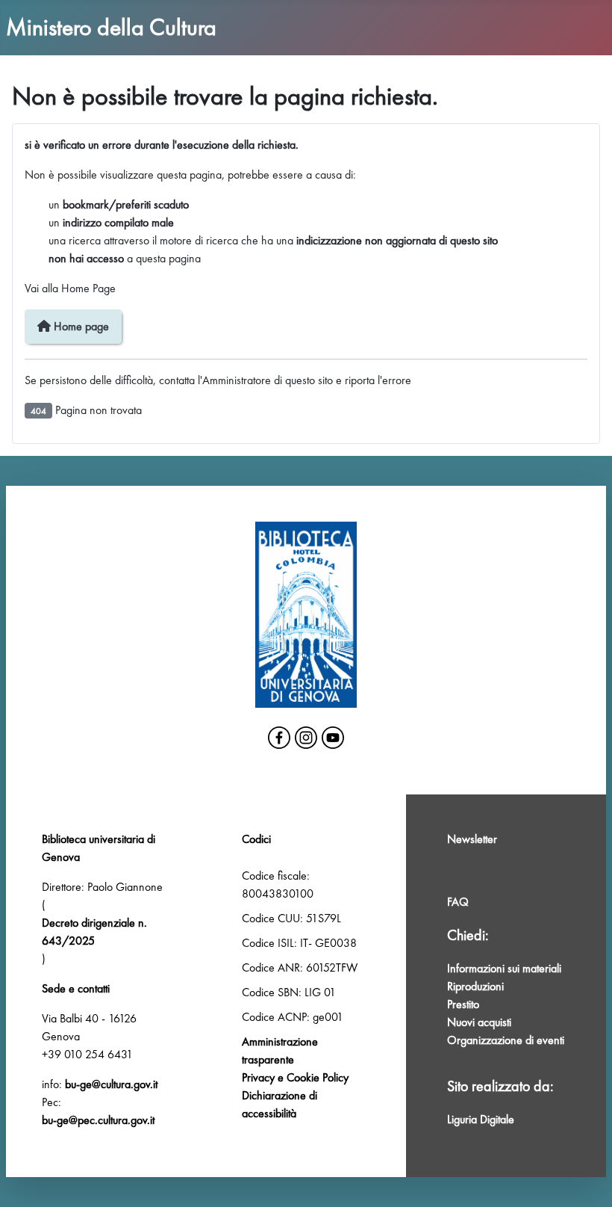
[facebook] (279, 738)
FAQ (458, 902)
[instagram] (306, 738)
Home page (80, 326)
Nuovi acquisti (479, 1022)
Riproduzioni (475, 986)
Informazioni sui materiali (504, 968)
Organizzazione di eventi (505, 1040)
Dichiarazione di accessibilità (279, 1104)
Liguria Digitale (480, 1119)
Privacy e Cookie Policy (295, 1077)
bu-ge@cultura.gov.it (111, 1084)
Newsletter (472, 839)
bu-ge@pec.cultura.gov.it (98, 1120)
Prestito (463, 1004)
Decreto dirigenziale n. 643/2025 (94, 931)
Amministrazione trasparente (280, 1050)
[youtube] (333, 738)
